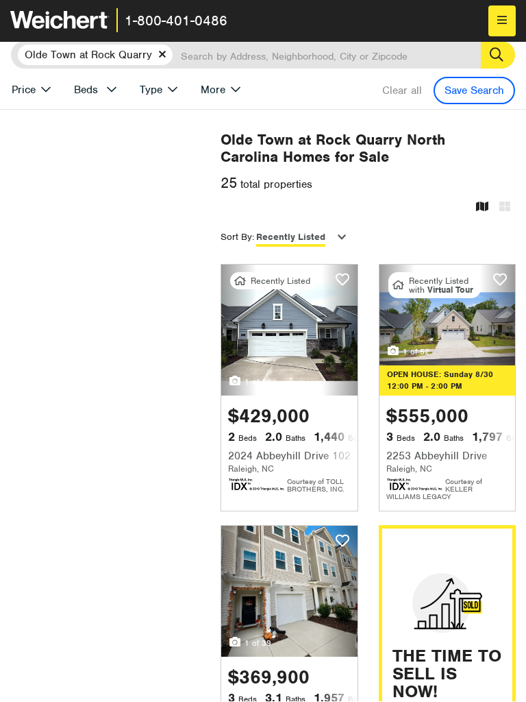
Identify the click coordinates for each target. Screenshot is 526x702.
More (213, 90)
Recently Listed (290, 237)
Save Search (474, 90)
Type (151, 90)
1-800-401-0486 (176, 20)
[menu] (502, 20)
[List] (505, 207)
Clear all (402, 90)
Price (24, 90)
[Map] (482, 207)
